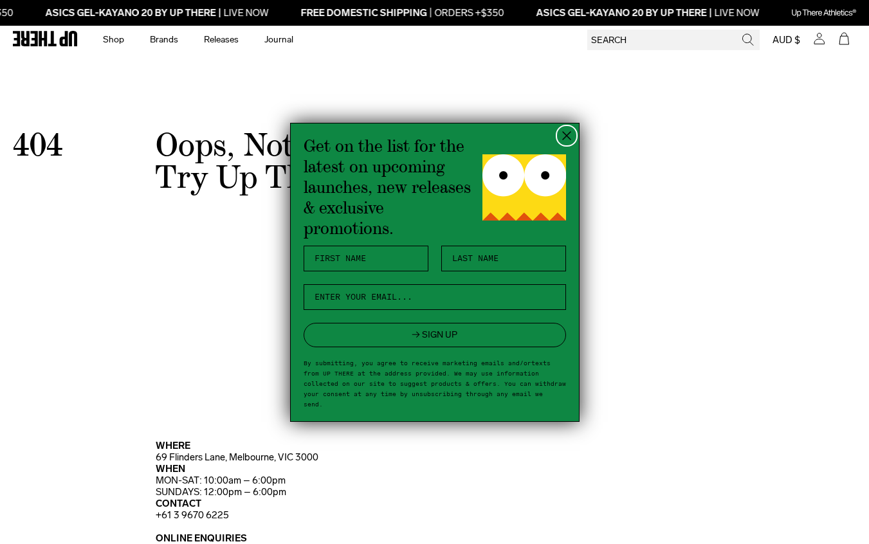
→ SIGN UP (434, 334)
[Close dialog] (566, 135)
